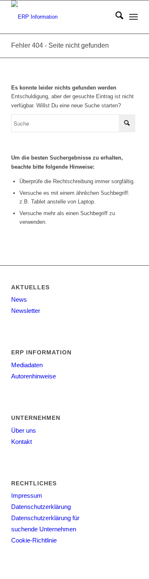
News (19, 299)
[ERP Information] (62, 17)
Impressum (26, 495)
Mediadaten (27, 364)
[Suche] (115, 17)
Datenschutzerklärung (41, 506)
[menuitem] (115, 17)
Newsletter (25, 310)
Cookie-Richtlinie (34, 540)
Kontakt (21, 441)
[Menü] (133, 17)
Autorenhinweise (33, 376)
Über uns (23, 430)
